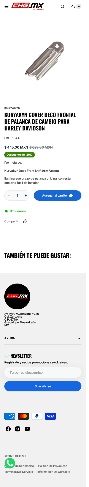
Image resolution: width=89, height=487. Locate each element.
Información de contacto (53, 468)
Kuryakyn (12, 104)
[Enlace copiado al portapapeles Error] (25, 218)
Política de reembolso (19, 462)
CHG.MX (20, 452)
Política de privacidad (52, 462)
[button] (6, 6)
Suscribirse (43, 383)
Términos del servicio (18, 468)
